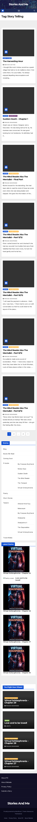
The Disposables (23, 527)
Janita (8, 726)
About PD (4, 778)
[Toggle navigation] (19, 10)
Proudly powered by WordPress (13, 811)
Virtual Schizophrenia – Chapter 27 (17, 642)
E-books (5, 115)
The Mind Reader (13, 173)
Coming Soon (8, 458)
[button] (34, 11)
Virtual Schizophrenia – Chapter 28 (17, 611)
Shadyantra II (22, 523)
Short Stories (7, 58)
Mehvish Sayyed (9, 64)
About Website (6, 782)
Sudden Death (13, 115)
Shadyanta (21, 518)
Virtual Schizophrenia (25, 488)
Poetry (5, 493)
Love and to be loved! (15, 723)
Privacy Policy (6, 787)
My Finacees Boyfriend (26, 464)
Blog (4, 449)
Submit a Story (6, 791)
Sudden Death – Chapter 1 (15, 119)
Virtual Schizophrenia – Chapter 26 (17, 673)
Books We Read (8, 454)
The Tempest (22, 483)
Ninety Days (22, 469)
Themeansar (18, 813)
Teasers (6, 503)
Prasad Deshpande (10, 122)
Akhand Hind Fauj (24, 504)
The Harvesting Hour (13, 61)
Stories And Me (18, 4)
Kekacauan (21, 508)
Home (5, 818)
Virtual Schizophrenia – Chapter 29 (17, 573)
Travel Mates (7, 538)
